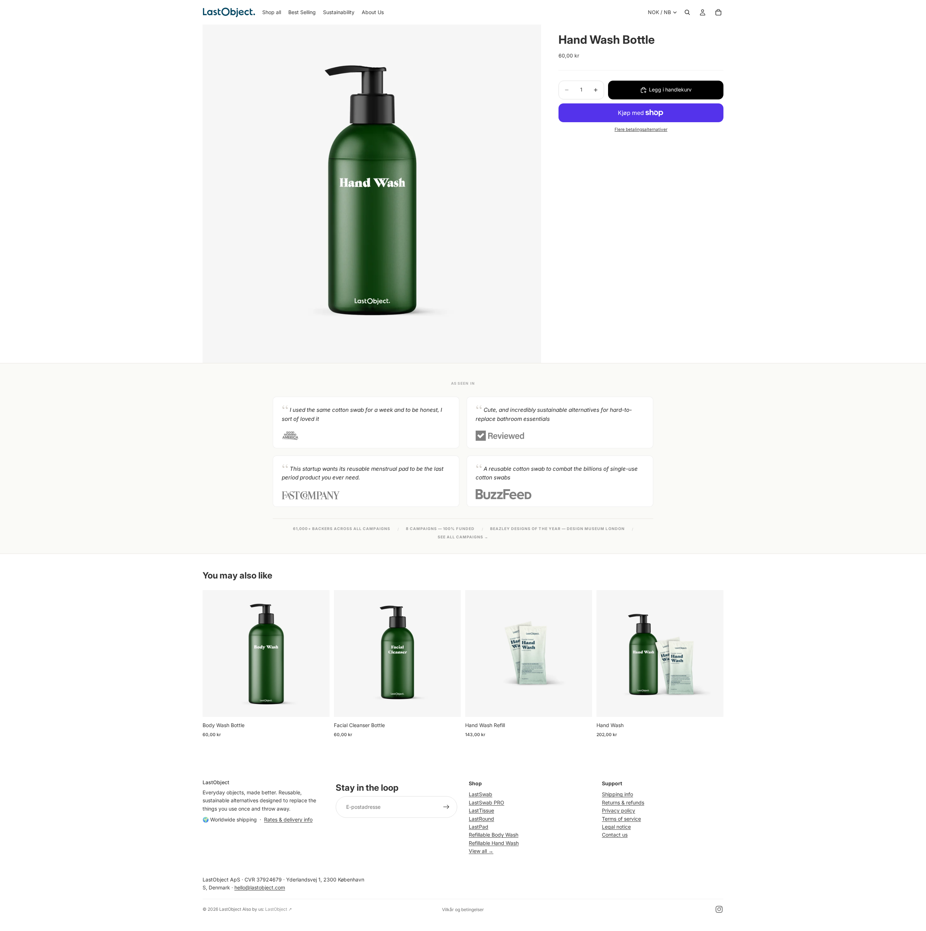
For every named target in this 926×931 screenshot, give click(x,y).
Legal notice (616, 827)
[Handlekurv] (718, 12)
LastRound (481, 818)
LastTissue (481, 810)
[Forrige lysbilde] (476, 653)
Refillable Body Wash (493, 835)
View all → (481, 851)
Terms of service (621, 818)
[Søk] (687, 12)
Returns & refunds (623, 802)
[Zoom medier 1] (372, 194)
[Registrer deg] (446, 807)
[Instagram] (719, 909)
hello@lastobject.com (259, 887)
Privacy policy (618, 810)
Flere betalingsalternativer (641, 129)
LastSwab (480, 794)
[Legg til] (318, 705)
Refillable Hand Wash (494, 843)
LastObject (230, 909)
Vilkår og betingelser (463, 909)
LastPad (478, 827)
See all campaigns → (463, 537)
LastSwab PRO (486, 802)
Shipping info (617, 794)
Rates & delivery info (288, 819)
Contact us (615, 835)
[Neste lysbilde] (581, 653)
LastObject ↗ (278, 909)
